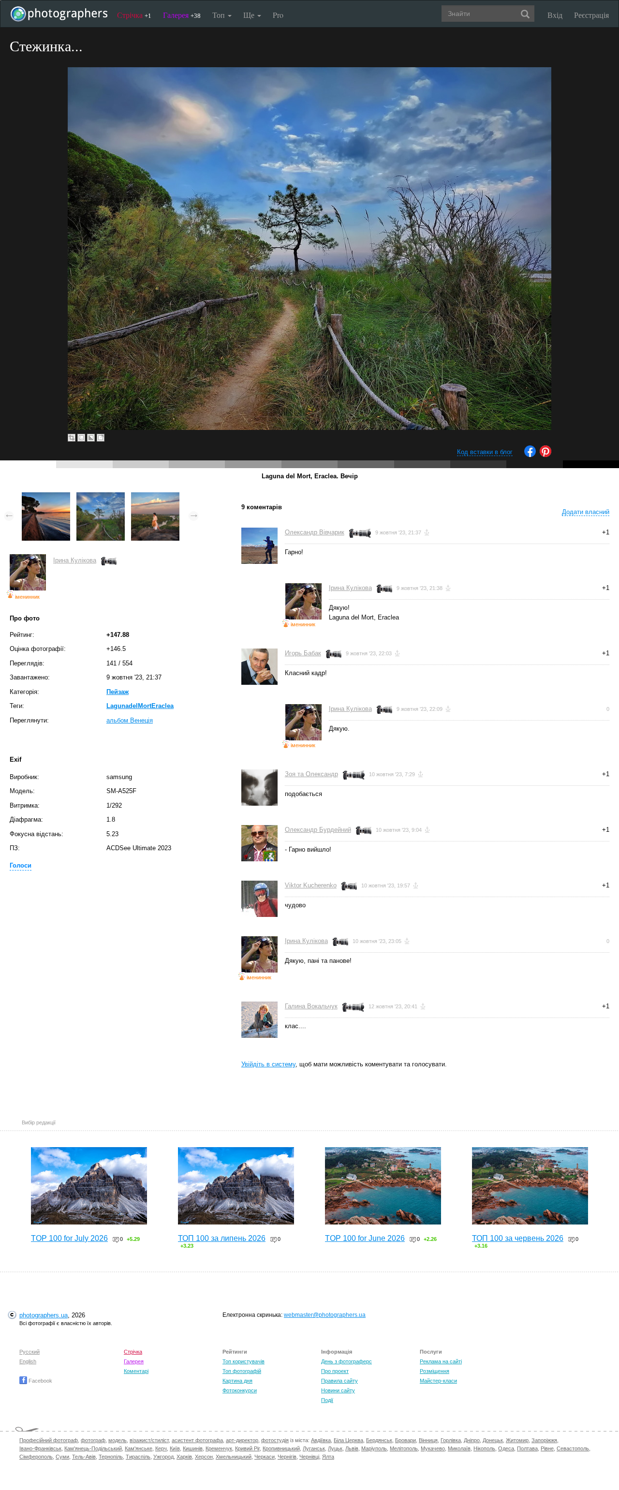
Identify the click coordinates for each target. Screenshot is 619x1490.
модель (117, 1440)
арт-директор (242, 1440)
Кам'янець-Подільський (93, 1448)
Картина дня (237, 1381)
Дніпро (472, 1440)
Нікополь (484, 1448)
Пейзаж (117, 691)
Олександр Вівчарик (314, 532)
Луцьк (335, 1448)
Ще (249, 15)
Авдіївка (321, 1440)
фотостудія (275, 1440)
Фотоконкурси (239, 1390)
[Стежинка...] (100, 497)
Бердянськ (379, 1440)
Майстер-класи (438, 1381)
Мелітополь (404, 1448)
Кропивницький (281, 1448)
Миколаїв (459, 1448)
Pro (278, 15)
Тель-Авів (84, 1457)
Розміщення (434, 1371)
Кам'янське (138, 1448)
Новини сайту (338, 1390)
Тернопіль (111, 1457)
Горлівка (451, 1440)
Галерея (182, 15)
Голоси (20, 865)
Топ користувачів (243, 1361)
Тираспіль (138, 1457)
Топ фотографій (241, 1371)
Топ (219, 15)
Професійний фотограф (48, 1440)
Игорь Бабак (303, 653)
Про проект (335, 1371)
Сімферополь (36, 1457)
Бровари (405, 1440)
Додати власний (585, 512)
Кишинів (193, 1448)
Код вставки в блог (485, 452)
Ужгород (163, 1457)
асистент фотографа (197, 1440)
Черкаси (264, 1457)
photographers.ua (43, 1315)
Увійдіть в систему (268, 1064)
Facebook (39, 1381)
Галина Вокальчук (311, 1006)
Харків (184, 1457)
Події (327, 1400)
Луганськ (314, 1448)
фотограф (93, 1440)
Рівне (547, 1448)
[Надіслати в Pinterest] (545, 454)
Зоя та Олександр (311, 774)
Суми (62, 1457)
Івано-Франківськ (40, 1448)
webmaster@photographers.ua (325, 1315)
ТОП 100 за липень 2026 (221, 1238)
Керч (161, 1448)
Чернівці (309, 1457)
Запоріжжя (544, 1440)
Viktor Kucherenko (311, 885)
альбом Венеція (129, 720)
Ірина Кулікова (74, 560)
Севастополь (573, 1448)
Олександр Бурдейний (318, 829)
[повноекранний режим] (100, 438)
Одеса (506, 1448)
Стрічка (134, 15)
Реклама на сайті (441, 1361)
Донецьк (493, 1440)
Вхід (554, 15)
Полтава (527, 1448)
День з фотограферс (346, 1361)
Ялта (328, 1457)
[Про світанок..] (155, 497)
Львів (351, 1448)
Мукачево (433, 1448)
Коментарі (136, 1371)
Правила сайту (339, 1381)
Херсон (204, 1457)
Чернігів (287, 1457)
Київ (175, 1448)
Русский (29, 1352)
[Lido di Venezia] (46, 497)
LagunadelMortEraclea (140, 705)
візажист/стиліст (149, 1440)
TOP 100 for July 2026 (69, 1238)
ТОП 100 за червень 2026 (517, 1238)
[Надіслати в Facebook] (530, 454)
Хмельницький (233, 1457)
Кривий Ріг (247, 1448)
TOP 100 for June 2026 (365, 1238)
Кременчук (219, 1448)
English (27, 1361)
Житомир (517, 1440)
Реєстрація (591, 15)
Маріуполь (374, 1448)
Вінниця (428, 1440)
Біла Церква (348, 1440)
